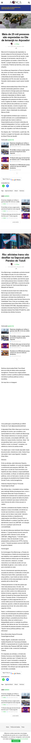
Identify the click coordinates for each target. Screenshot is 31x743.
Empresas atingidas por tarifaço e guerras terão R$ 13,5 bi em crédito (20, 143)
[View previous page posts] (14, 173)
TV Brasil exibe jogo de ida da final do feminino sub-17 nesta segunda (20, 158)
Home (7, 727)
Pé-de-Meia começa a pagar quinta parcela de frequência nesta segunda (19, 151)
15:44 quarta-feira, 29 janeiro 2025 (16, 267)
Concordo (16, 741)
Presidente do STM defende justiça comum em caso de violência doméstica (20, 166)
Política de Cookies (15, 727)
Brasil (16, 190)
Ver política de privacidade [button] (21, 739)
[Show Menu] (2, 2)
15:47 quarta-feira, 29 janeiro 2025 (16, 46)
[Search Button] (29, 2)
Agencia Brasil (9, 190)
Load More (15, 222)
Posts (23, 727)
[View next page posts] (17, 173)
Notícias (22, 190)
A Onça (17, 44)
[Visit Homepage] (15, 2)
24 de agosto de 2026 (16, 146)
